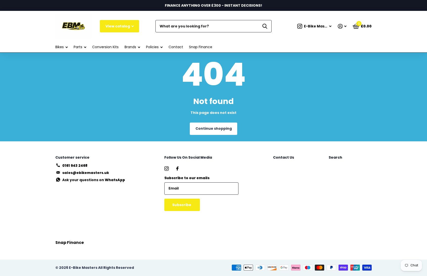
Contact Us (283, 157)
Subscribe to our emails (187, 177)
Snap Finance (200, 46)
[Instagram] (166, 168)
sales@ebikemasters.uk (85, 172)
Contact (176, 46)
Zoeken (265, 26)
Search (335, 157)
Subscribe (182, 204)
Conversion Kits (105, 46)
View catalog (118, 26)
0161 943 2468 (74, 165)
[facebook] (177, 168)
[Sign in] (342, 26)
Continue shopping (213, 128)
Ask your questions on (93, 179)
